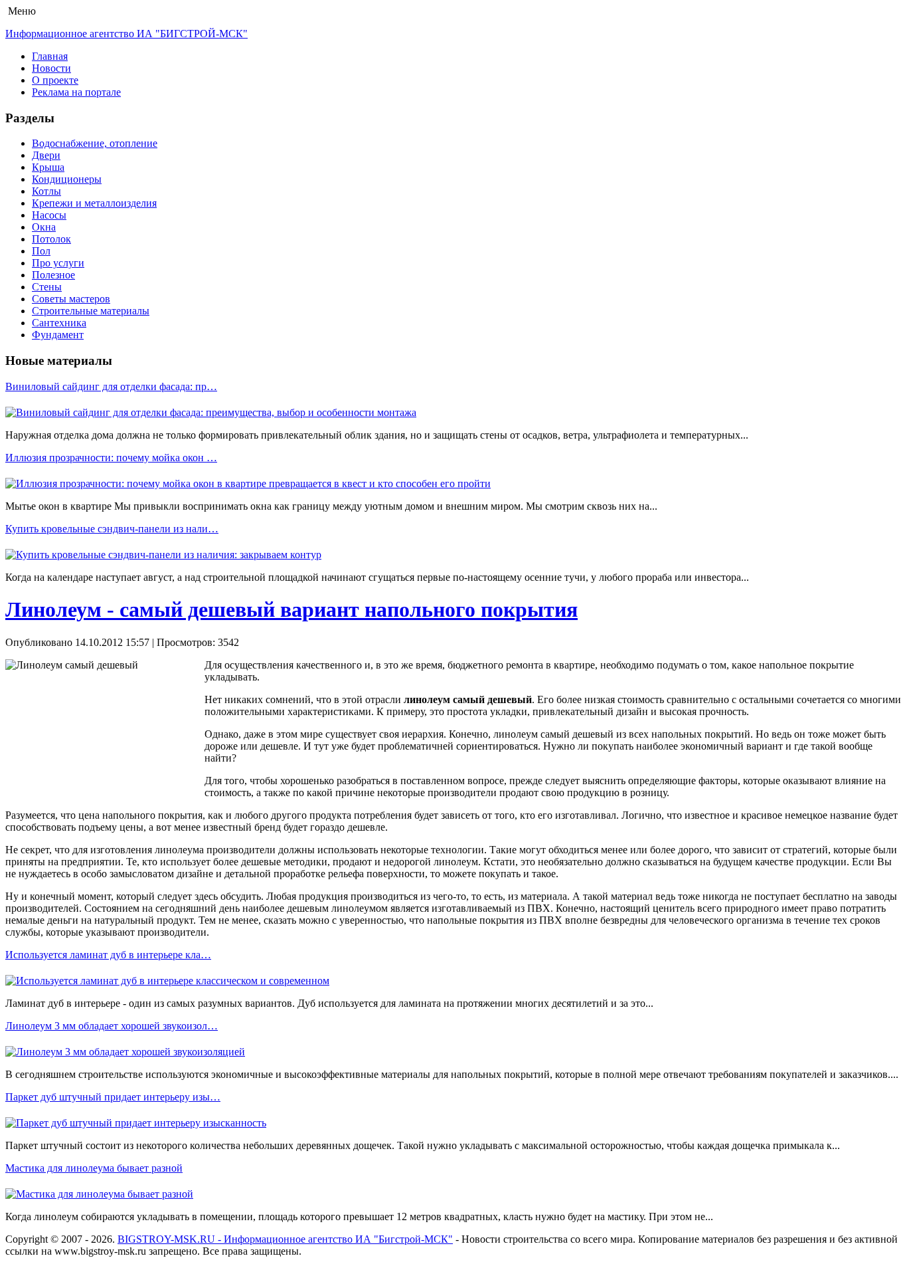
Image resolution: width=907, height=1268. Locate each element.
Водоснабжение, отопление (94, 143)
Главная (50, 56)
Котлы (46, 191)
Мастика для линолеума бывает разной (94, 1168)
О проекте (55, 80)
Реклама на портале (76, 92)
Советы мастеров (71, 298)
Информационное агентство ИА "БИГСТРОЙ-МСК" (126, 33)
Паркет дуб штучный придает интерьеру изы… (112, 1097)
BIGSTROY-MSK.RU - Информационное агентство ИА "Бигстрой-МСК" (285, 1239)
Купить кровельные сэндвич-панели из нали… (111, 528)
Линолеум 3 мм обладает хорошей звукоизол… (111, 1025)
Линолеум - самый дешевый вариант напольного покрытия (291, 609)
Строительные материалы (90, 310)
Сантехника (59, 322)
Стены (47, 286)
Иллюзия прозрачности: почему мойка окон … (111, 457)
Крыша (48, 167)
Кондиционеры (67, 179)
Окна (44, 227)
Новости (51, 68)
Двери (46, 155)
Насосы (49, 215)
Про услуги (58, 262)
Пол (41, 251)
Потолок (51, 239)
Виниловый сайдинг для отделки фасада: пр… (111, 386)
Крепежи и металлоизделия (94, 203)
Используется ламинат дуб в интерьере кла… (108, 954)
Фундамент (58, 334)
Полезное (53, 274)
